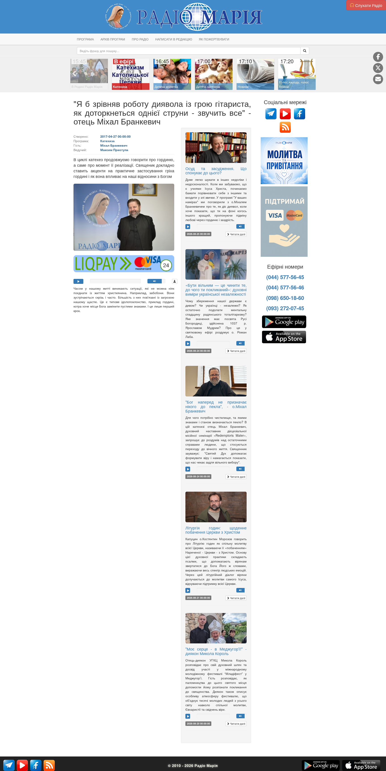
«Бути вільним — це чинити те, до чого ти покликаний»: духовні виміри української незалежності (216, 289)
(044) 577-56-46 (285, 287)
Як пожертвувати (214, 39)
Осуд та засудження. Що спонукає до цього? (216, 170)
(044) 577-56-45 (285, 277)
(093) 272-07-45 (285, 308)
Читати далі (237, 234)
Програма (85, 39)
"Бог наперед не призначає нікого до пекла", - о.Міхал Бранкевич (216, 406)
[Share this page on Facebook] (378, 57)
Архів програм (113, 39)
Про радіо (140, 39)
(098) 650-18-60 (285, 297)
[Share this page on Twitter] (378, 68)
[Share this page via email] (378, 79)
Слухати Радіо (368, 5)
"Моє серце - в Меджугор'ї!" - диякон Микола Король (216, 651)
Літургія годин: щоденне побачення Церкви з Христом (216, 530)
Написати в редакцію (173, 39)
